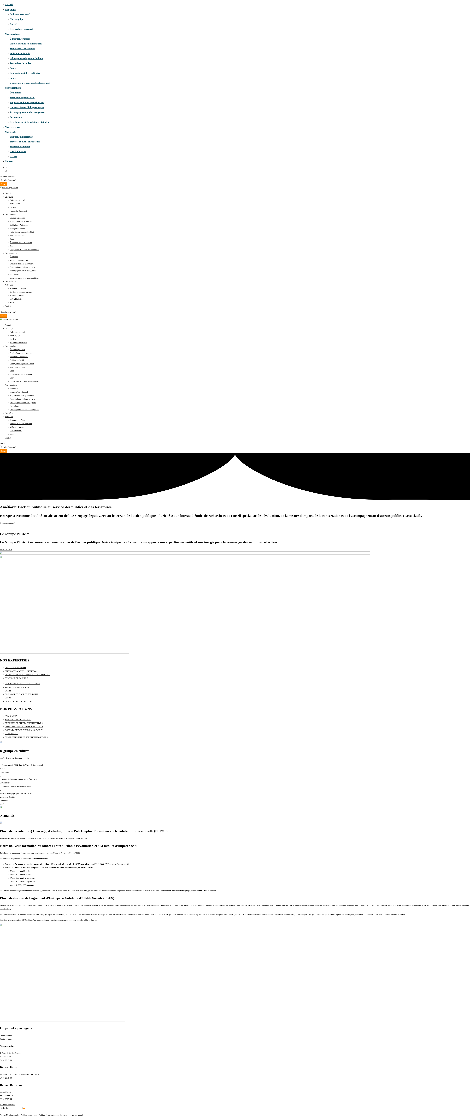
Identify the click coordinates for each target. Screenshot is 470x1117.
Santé (13, 68)
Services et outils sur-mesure (25, 141)
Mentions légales (12, 1115)
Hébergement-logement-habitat (26, 58)
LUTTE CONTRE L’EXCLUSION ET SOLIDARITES (27, 675)
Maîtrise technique (20, 146)
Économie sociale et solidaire (25, 73)
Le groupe (10, 9)
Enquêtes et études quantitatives (27, 102)
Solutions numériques (21, 136)
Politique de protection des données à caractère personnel (61, 1115)
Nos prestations (13, 87)
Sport (13, 78)
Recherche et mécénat (21, 29)
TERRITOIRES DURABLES (17, 687)
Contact (9, 161)
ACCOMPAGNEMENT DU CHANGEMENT (23, 730)
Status (2, 1115)
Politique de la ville (20, 53)
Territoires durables (20, 63)
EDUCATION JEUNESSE (15, 668)
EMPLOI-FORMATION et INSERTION (21, 671)
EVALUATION (11, 716)
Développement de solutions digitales (29, 122)
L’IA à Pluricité (18, 151)
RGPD (13, 156)
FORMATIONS (11, 734)
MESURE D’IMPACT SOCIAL (18, 720)
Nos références (12, 127)
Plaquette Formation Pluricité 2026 (66, 853)
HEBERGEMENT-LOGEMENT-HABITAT (22, 684)
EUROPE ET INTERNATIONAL (18, 701)
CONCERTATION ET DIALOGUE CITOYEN (24, 727)
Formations (16, 117)
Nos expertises (12, 33)
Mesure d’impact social (22, 97)
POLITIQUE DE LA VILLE (16, 678)
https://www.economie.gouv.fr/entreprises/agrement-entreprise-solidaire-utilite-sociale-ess (62, 920)
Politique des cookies (29, 1115)
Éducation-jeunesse (20, 38)
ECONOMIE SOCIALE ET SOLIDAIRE (21, 694)
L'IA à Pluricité (16, 299)
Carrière (14, 24)
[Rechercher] (24, 1108)
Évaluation (15, 92)
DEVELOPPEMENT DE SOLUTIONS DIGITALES (26, 737)
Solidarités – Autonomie (22, 48)
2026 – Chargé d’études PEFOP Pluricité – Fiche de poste (64, 838)
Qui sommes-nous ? (20, 14)
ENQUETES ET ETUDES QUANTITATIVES (24, 723)
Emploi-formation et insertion (26, 43)
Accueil (9, 4)
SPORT (8, 698)
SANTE (8, 691)
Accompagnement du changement (27, 112)
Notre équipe (16, 19)
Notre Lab (10, 131)
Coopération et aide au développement (30, 82)
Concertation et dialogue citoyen (27, 107)
